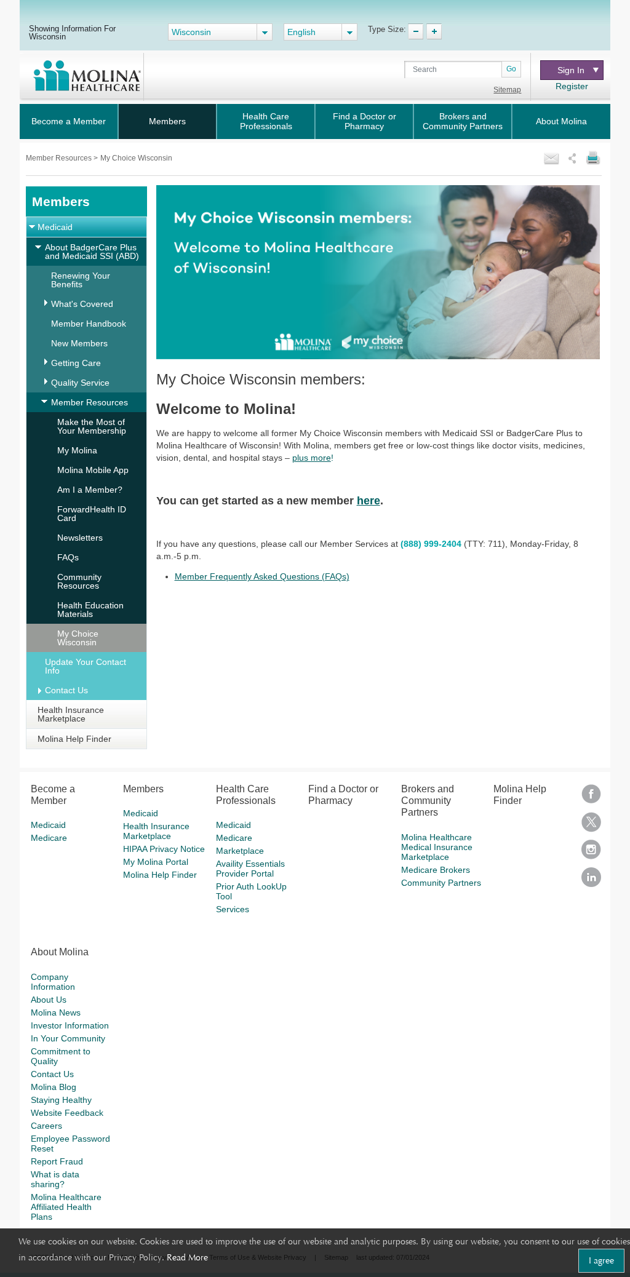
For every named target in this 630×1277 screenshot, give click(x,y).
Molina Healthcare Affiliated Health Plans (66, 1207)
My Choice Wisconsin (77, 638)
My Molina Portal (155, 862)
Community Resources (79, 581)
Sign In (570, 70)
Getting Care (76, 363)
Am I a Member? (89, 490)
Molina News (56, 1012)
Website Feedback (67, 1113)
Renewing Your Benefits (80, 280)
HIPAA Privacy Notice (164, 849)
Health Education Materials (90, 609)
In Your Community (68, 1038)
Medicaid (55, 227)
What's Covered (82, 304)
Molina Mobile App (93, 470)
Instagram (591, 853)
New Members (79, 343)
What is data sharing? (55, 1179)
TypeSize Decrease (415, 31)
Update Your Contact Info (85, 666)
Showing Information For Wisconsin (72, 32)
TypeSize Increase (434, 31)
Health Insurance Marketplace (71, 714)
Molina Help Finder (74, 739)
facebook (591, 798)
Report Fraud (57, 1161)
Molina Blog (53, 1087)
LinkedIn (591, 881)
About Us (48, 999)
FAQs (68, 557)
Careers (46, 1126)
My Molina (77, 450)
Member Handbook (88, 323)
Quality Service (80, 383)
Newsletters (80, 538)
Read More (187, 1257)
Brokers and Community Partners (463, 121)
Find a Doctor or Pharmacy (364, 121)
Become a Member (68, 121)
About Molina (561, 121)
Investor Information (70, 1025)
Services (232, 909)
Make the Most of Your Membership (91, 426)
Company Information (53, 982)
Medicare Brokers (435, 870)
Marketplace (240, 851)
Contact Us (66, 690)
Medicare (49, 838)
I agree (601, 1260)
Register (572, 86)
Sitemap (507, 90)
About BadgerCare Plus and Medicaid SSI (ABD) (92, 251)
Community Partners (441, 883)
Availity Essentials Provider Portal (250, 868)
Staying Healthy (61, 1100)
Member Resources (60, 158)
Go (511, 69)
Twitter (591, 826)
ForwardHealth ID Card (91, 513)
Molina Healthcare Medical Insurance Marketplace (436, 847)
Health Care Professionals (266, 121)
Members (167, 121)
